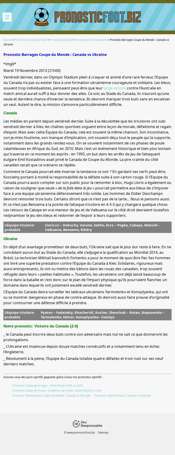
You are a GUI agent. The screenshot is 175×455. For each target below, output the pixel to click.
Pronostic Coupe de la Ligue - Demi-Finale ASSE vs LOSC (48, 385)
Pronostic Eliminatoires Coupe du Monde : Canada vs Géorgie (51, 395)
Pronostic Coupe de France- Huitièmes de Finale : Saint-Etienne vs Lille (57, 390)
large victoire (114, 88)
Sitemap (103, 432)
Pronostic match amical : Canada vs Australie (122, 395)
